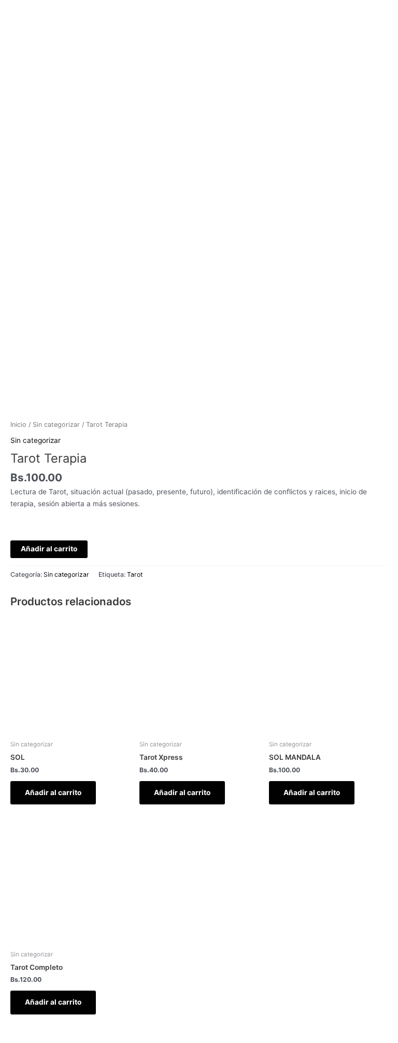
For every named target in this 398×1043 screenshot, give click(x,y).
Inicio (18, 424)
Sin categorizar (56, 424)
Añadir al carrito (49, 549)
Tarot (135, 574)
